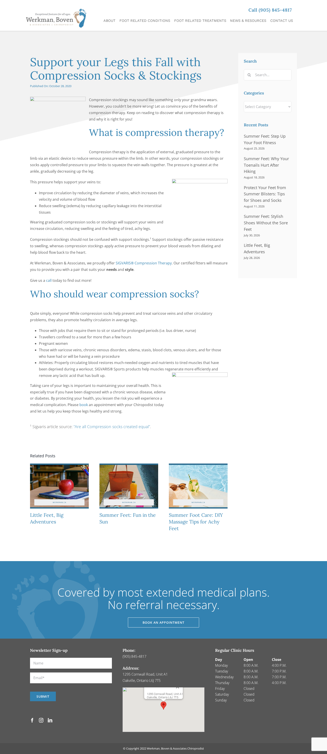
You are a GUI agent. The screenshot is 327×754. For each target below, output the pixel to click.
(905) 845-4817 (134, 656)
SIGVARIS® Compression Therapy (144, 263)
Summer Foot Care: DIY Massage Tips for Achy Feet (196, 521)
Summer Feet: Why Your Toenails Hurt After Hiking (266, 165)
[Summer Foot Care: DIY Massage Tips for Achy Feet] (198, 466)
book (84, 404)
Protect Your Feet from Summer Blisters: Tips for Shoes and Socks (265, 194)
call (49, 280)
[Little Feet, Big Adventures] (59, 466)
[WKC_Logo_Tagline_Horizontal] (58, 6)
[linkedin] (50, 720)
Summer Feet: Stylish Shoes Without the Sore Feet (266, 223)
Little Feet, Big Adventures (46, 518)
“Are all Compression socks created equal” (112, 426)
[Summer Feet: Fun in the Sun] (128, 466)
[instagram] (41, 720)
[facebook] (32, 720)
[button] (163, 705)
